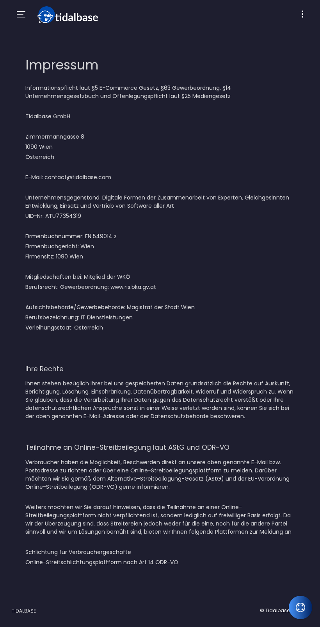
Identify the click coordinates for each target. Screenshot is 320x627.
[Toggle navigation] (302, 15)
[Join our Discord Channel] (300, 607)
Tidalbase (24, 610)
